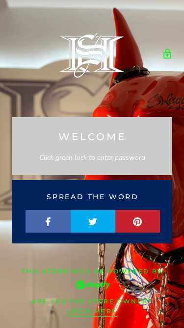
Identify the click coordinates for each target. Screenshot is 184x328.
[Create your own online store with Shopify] (92, 283)
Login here (92, 311)
